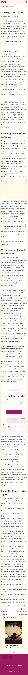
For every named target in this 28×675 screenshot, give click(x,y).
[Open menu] (26, 2)
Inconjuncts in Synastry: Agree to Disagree (21, 610)
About (14, 665)
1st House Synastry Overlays (5, 610)
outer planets (5, 268)
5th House (7, 290)
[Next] (22, 636)
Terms (8, 665)
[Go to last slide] (6, 636)
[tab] (10, 652)
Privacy (19, 665)
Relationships (5, 10)
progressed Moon (15, 295)
